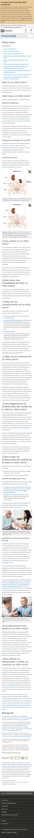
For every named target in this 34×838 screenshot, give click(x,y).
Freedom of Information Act (8, 803)
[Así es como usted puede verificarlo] (17, 26)
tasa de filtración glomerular (14, 320)
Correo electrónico (22, 758)
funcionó (11, 348)
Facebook (15, 758)
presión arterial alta (9, 331)
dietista (12, 685)
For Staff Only (5, 823)
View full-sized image (30, 172)
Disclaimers (4, 809)
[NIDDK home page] (7, 30)
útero (9, 393)
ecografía (7, 121)
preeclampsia (16, 339)
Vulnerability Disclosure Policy (9, 815)
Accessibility (4, 806)
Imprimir (11, 758)
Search (25, 32)
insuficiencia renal (7, 562)
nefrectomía (9, 150)
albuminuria (10, 318)
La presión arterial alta (8, 544)
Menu (31, 32)
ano (6, 391)
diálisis (4, 655)
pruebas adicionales (18, 505)
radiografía (23, 119)
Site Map (3, 820)
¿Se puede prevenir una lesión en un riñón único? (17, 74)
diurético (10, 594)
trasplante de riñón (14, 655)
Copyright (4, 812)
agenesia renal (14, 110)
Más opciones (26, 758)
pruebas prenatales (23, 427)
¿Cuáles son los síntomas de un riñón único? (16, 64)
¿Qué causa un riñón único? (11, 51)
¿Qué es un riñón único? (10, 49)
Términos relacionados (7, 36)
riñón (19, 86)
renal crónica (24, 384)
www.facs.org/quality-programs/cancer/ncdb (18, 736)
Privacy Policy (4, 800)
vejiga (15, 391)
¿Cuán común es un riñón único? (12, 53)
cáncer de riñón (14, 145)
